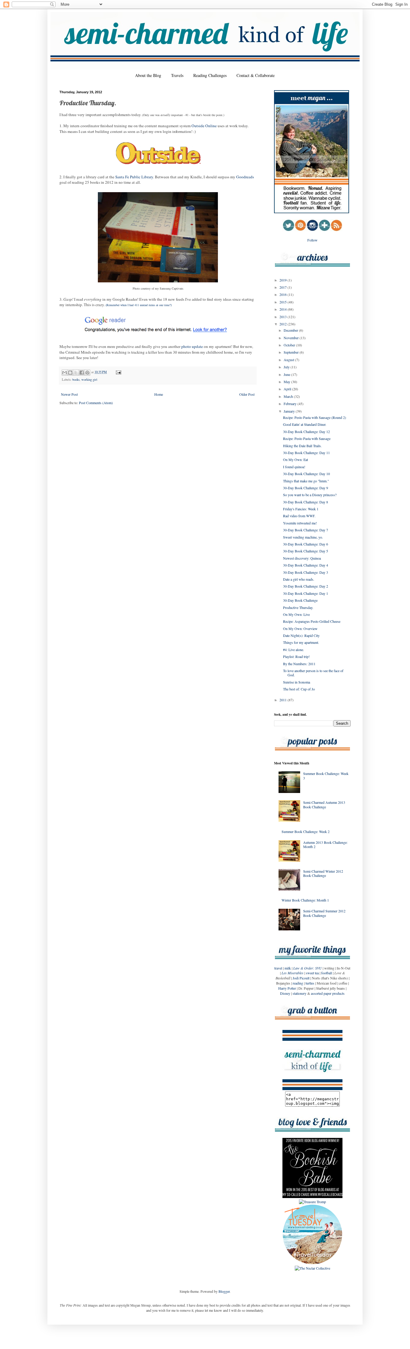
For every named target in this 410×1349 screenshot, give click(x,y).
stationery (299, 993)
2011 (283, 699)
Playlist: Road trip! (296, 656)
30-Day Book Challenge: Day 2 (305, 586)
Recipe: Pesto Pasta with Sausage (306, 438)
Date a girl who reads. (298, 579)
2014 (283, 309)
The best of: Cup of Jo (299, 689)
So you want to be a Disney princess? (309, 494)
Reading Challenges (210, 75)
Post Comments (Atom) (96, 402)
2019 (283, 280)
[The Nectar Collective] (312, 1268)
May (287, 381)
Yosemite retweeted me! (300, 523)
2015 (283, 302)
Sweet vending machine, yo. (303, 537)
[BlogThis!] (70, 373)
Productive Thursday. (298, 607)
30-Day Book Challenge (300, 600)
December (291, 330)
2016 (283, 294)
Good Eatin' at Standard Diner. (304, 424)
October (290, 345)
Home (158, 394)
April (288, 388)
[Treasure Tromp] (312, 1201)
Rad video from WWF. (299, 515)
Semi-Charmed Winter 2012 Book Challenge (323, 873)
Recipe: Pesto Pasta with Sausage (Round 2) (314, 417)
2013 (283, 316)
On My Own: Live (296, 614)
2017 (283, 287)
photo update (192, 346)
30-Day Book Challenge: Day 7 (305, 529)
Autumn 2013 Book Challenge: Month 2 (325, 844)
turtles (310, 983)
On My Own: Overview (300, 628)
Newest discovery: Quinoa (302, 558)
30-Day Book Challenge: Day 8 (305, 501)
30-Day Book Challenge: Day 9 (305, 487)
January (290, 411)
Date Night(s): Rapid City (301, 635)
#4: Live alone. (293, 649)
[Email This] (65, 373)
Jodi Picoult (301, 978)
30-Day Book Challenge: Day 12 (306, 431)
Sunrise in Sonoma (296, 682)
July (287, 366)
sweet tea (312, 972)
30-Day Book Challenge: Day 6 (305, 544)
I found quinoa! (294, 466)
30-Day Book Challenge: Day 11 (306, 452)
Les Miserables (292, 972)
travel (278, 968)
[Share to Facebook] (82, 373)
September (292, 352)
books (76, 379)
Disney (285, 993)
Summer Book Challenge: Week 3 (325, 775)
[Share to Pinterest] (87, 373)
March (289, 396)
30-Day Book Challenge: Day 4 (305, 565)
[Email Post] (117, 372)
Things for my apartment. (301, 642)
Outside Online (204, 125)
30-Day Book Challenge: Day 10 (306, 473)
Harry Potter (287, 988)
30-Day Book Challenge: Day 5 (305, 551)
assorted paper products (328, 993)
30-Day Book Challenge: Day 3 (305, 572)
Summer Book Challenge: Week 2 (306, 831)
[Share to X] (76, 373)
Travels (177, 75)
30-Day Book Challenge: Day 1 (305, 593)
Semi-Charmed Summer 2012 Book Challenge (324, 912)
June (287, 374)
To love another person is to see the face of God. (313, 672)
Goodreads (245, 177)
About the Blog (148, 75)
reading (298, 983)
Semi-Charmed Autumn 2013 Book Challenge (324, 804)
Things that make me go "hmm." (306, 480)
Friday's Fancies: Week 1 (300, 508)
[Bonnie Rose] (312, 1263)
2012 (283, 323)
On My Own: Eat (295, 459)
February (290, 403)
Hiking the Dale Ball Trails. (302, 445)
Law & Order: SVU (307, 968)
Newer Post (69, 394)
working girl (89, 379)
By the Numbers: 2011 (299, 663)
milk (288, 968)
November (292, 337)
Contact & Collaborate (256, 75)
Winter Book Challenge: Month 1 (305, 900)
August (289, 359)
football (326, 972)
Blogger (224, 1291)
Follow (312, 240)
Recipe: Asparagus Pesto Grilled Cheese (311, 621)
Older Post (247, 394)
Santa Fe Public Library (134, 177)
